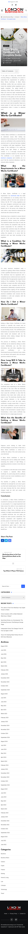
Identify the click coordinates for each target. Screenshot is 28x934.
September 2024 (5, 737)
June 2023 (3, 797)
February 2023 (4, 813)
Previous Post (8, 552)
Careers (3, 861)
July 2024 (3, 745)
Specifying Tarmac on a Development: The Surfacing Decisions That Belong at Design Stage (12, 622)
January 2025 (4, 721)
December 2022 (5, 821)
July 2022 (3, 840)
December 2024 (5, 725)
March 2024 (4, 761)
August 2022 (4, 836)
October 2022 (4, 828)
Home (5, 913)
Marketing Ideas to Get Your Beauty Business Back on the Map (11, 556)
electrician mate (14, 195)
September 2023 (5, 785)
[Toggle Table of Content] (15, 71)
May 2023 (3, 801)
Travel (2, 893)
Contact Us (22, 913)
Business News (5, 857)
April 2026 (3, 662)
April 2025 (3, 709)
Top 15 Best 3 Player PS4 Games (13, 571)
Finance (3, 869)
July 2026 (3, 650)
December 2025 (5, 678)
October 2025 (4, 686)
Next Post (19, 569)
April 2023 (3, 805)
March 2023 (4, 809)
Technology (4, 889)
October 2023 (4, 781)
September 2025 (5, 690)
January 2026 (4, 674)
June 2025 (3, 701)
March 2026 (4, 666)
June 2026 (3, 654)
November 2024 (5, 729)
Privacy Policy (13, 913)
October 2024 (4, 733)
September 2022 (5, 832)
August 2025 (4, 694)
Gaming (3, 873)
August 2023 (4, 789)
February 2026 (4, 670)
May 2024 (3, 753)
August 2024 (4, 741)
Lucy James (8, 58)
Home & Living (5, 877)
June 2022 (3, 844)
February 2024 (4, 765)
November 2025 (5, 682)
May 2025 (3, 705)
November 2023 (5, 777)
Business (3, 853)
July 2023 (3, 793)
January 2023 (4, 817)
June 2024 (3, 749)
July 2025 (3, 697)
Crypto (2, 865)
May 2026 (3, 658)
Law (2, 881)
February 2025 (4, 717)
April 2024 (3, 757)
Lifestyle (3, 885)
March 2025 (4, 713)
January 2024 (4, 769)
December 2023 (5, 773)
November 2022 (5, 824)
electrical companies (6, 158)
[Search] (26, 10)
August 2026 (4, 646)
